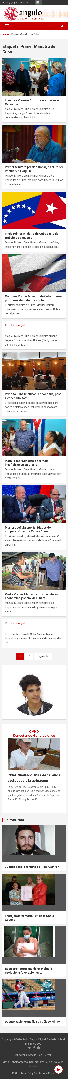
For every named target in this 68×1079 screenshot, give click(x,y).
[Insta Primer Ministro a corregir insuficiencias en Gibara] (34, 437)
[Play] (58, 1069)
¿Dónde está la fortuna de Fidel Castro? (32, 866)
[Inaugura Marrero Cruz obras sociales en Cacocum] (34, 77)
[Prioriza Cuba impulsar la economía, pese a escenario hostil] (34, 371)
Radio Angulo (18, 325)
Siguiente (43, 656)
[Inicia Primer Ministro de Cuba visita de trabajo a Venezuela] (34, 210)
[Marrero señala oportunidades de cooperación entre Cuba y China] (34, 504)
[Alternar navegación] (6, 26)
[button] (14, 692)
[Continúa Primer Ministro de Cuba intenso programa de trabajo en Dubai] (34, 273)
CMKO (34, 731)
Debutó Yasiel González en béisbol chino (32, 1021)
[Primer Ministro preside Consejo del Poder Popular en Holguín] (34, 144)
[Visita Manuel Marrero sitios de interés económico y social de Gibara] (34, 571)
